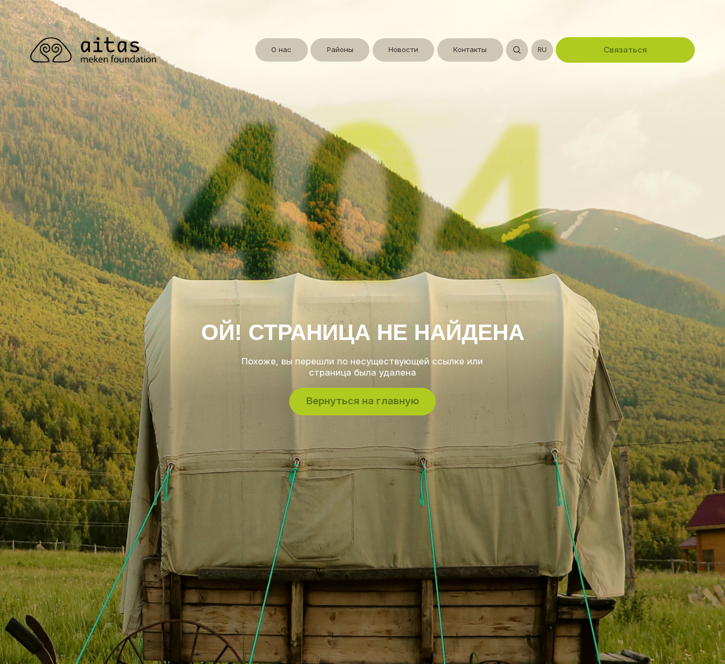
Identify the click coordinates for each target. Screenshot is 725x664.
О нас (281, 49)
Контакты (470, 49)
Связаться (625, 50)
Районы (340, 49)
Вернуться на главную (362, 401)
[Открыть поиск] (517, 50)
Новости (403, 49)
